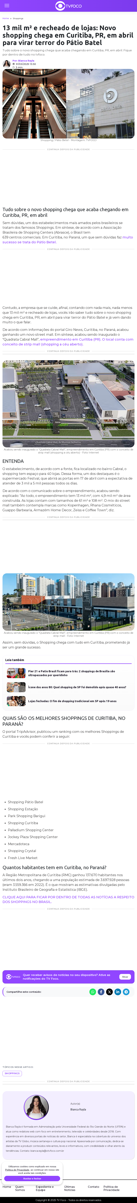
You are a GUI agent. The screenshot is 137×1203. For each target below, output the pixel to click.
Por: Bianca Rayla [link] (23, 60)
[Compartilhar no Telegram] (126, 992)
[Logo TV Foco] (68, 6)
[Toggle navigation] (7, 6)
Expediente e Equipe (45, 1188)
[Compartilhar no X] (109, 992)
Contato (93, 1186)
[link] (36, 1107)
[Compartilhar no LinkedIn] (117, 992)
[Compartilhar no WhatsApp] (92, 992)
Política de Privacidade (111, 1188)
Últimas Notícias (69, 1188)
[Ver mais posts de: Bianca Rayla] (7, 64)
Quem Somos (20, 1188)
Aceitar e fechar (32, 1178)
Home (6, 18)
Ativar (125, 976)
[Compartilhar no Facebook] (101, 992)
